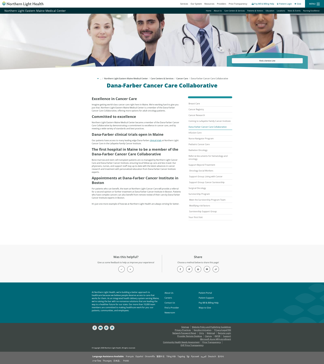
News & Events (294, 10)
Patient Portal (205, 292)
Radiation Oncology (198, 150)
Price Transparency (238, 3)
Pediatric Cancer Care (199, 144)
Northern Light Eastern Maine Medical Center (35, 11)
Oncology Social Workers (201, 170)
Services (184, 3)
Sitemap (185, 327)
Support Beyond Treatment (202, 164)
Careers (168, 297)
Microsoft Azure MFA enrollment (215, 339)
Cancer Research (197, 115)
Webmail (211, 333)
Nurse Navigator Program (201, 138)
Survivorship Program (199, 194)
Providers (221, 3)
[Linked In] (112, 328)
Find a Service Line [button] (267, 61)
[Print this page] (198, 269)
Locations (281, 10)
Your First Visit (196, 217)
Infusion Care (195, 132)
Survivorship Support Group (203, 211)
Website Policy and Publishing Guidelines (211, 327)
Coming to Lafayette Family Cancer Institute (210, 121)
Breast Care (194, 103)
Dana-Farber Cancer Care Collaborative (208, 126)
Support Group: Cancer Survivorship (207, 182)
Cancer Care (182, 78)
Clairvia (208, 336)
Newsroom (170, 312)
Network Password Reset (184, 333)
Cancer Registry (196, 109)
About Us (218, 10)
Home (208, 10)
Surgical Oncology (197, 188)
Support (227, 336)
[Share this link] (216, 269)
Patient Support (206, 297)
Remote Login (224, 333)
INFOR (217, 336)
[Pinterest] (106, 328)
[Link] (180, 269)
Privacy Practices (183, 330)
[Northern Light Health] (40, 3)
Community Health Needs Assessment (181, 342)
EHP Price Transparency (192, 345)
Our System (196, 3)
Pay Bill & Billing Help (209, 302)
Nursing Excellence (311, 10)
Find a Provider (172, 307)
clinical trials (155, 140)
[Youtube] (100, 328)
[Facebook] (94, 328)
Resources (209, 3)
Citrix (201, 333)
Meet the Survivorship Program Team (207, 199)
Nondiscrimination (202, 330)
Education (270, 10)
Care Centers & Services (234, 10)
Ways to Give (205, 307)
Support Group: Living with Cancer (205, 176)
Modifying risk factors (199, 205)
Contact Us (170, 302)
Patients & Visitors (255, 10)
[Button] (121, 269)
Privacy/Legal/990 (222, 330)
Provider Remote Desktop (189, 336)
